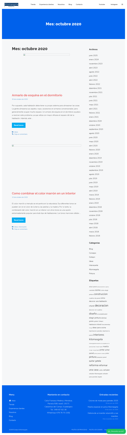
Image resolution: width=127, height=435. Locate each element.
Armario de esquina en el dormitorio (37, 95)
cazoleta (91, 290)
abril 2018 (93, 227)
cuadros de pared (94, 298)
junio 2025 (93, 55)
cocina (97, 290)
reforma (93, 365)
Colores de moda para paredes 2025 (103, 400)
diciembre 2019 (95, 158)
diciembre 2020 (95, 121)
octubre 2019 (94, 166)
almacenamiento (101, 287)
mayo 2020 (93, 141)
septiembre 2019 (96, 170)
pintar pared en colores (99, 353)
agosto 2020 (94, 133)
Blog (70, 4)
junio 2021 (93, 100)
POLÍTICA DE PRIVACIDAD (79, 430)
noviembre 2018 (95, 211)
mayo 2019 (93, 186)
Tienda (33, 4)
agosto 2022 (94, 72)
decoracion (101, 305)
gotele (96, 321)
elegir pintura (95, 317)
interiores (98, 334)
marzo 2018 (94, 232)
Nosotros (61, 4)
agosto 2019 (94, 174)
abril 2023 (93, 68)
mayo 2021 (93, 104)
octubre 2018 (94, 215)
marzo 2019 (94, 195)
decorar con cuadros (95, 310)
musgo (90, 350)
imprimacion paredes (95, 331)
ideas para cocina (99, 327)
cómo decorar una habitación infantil (98, 302)
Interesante (22, 227)
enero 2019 (94, 203)
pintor (107, 353)
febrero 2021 (94, 113)
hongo (90, 328)
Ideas (16, 132)
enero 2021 (94, 117)
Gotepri (92, 257)
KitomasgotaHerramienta (95, 343)
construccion (101, 294)
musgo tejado (96, 350)
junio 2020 (93, 137)
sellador (106, 370)
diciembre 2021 (95, 88)
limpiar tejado (99, 346)
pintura (92, 356)
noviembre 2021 (95, 92)
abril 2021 (93, 109)
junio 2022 (93, 76)
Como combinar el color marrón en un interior (44, 193)
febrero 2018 (94, 236)
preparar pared (101, 357)
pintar (102, 349)
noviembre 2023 (95, 63)
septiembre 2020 (96, 129)
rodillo (101, 370)
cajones (107, 287)
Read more (19, 125)
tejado (100, 377)
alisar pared (93, 287)
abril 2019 (93, 191)
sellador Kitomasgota (95, 374)
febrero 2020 (94, 150)
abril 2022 (93, 80)
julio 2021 (93, 96)
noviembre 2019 (95, 162)
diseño (93, 313)
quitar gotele (95, 360)
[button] (122, 4)
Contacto (79, 4)
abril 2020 (93, 145)
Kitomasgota (94, 269)
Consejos (92, 253)
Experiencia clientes (46, 4)
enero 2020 (94, 154)
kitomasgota (96, 339)
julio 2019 (93, 178)
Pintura (92, 273)
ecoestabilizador (102, 314)
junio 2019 (93, 182)
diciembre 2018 (95, 207)
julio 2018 (93, 219)
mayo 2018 (93, 223)
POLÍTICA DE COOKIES (95, 430)
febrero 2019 (94, 199)
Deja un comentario (20, 134)
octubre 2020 (94, 125)
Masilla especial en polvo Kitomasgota (103, 407)
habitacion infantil (95, 324)
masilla (106, 346)
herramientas (106, 324)
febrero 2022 (94, 84)
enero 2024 (94, 59)
